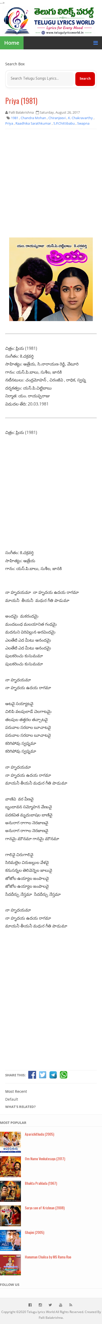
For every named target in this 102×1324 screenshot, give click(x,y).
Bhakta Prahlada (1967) (41, 1183)
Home (11, 42)
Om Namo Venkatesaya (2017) (45, 1158)
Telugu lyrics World (41, 1312)
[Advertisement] (51, 185)
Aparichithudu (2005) (39, 1134)
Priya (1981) (21, 100)
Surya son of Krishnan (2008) (45, 1207)
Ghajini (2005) (34, 1232)
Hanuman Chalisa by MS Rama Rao (48, 1256)
